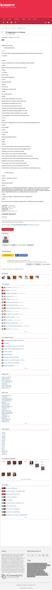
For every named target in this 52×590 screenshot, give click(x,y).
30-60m (3, 454)
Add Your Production (8, 229)
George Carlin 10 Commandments (13, 508)
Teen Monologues (5, 398)
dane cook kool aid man (11, 506)
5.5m (3, 444)
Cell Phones (9, 287)
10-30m (3, 452)
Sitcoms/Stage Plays (31, 565)
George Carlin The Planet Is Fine (13, 494)
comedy (3, 397)
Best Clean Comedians (31, 566)
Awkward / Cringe (5, 377)
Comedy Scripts (7, 28)
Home (4, 19)
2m (2, 435)
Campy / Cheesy (5, 379)
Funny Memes (44, 563)
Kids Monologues (5, 419)
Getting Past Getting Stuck (9, 365)
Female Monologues (6, 399)
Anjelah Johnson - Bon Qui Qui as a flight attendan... (17, 514)
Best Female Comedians (31, 568)
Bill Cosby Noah (9, 500)
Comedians (16, 19)
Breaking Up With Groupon (12, 323)
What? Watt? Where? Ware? (12, 305)
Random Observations (6, 412)
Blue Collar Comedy (31, 570)
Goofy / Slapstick (5, 385)
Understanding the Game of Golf (13, 308)
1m (2, 432)
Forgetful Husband (10, 317)
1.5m (3, 433)
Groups (34, 19)
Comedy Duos (42, 571)
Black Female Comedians (41, 568)
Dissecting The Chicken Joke (12, 302)
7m (2, 447)
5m (2, 443)
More (26, 331)
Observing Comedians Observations (11, 357)
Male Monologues (5, 395)
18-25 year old (5, 405)
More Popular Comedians (26, 479)
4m (2, 440)
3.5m (3, 439)
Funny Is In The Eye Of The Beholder (12, 362)
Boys (3, 39)
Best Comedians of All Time (41, 566)
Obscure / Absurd (12, 207)
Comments (17, 37)
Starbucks (8, 311)
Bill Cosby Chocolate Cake (11, 488)
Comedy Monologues (31, 563)
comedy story (5, 420)
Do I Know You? (9, 320)
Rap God (8, 329)
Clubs (29, 19)
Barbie (7, 290)
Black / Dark (4, 378)
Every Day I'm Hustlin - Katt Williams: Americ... (16, 491)
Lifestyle (3, 414)
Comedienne (36, 571)
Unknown (4, 451)
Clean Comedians (30, 571)
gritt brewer (15, 260)
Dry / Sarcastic (5, 382)
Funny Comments (5, 401)
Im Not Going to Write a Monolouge (14, 326)
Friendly (3, 384)
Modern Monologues (6, 406)
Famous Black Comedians (31, 573)
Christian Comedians (39, 570)
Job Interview (9, 296)
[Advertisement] (26, 12)
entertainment (5, 403)
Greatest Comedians (31, 576)
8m (2, 448)
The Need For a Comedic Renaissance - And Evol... (14, 360)
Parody (3, 417)
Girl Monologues (5, 410)
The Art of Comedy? (8, 351)
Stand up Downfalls (8, 354)
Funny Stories (47, 565)
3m (9, 209)
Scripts (9, 19)
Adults (3, 409)
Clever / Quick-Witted (6, 381)
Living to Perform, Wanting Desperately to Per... (14, 348)
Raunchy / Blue (5, 388)
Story (3, 402)
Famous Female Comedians (42, 573)
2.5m (3, 436)
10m (2, 450)
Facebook (8, 299)
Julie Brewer (12, 33)
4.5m (3, 441)
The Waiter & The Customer (12, 314)
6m (2, 445)
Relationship (4, 407)
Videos (23, 19)
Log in (5, 245)
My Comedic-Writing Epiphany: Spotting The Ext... (14, 340)
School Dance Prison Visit (11, 497)
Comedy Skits (13, 28)
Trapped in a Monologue (11, 293)
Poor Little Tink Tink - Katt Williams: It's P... (15, 503)
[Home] (8, 4)
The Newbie (6, 343)
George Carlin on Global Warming (13, 511)
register (13, 245)
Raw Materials (5, 416)
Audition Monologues (6, 413)
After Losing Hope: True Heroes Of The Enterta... (14, 346)
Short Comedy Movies (40, 565)
